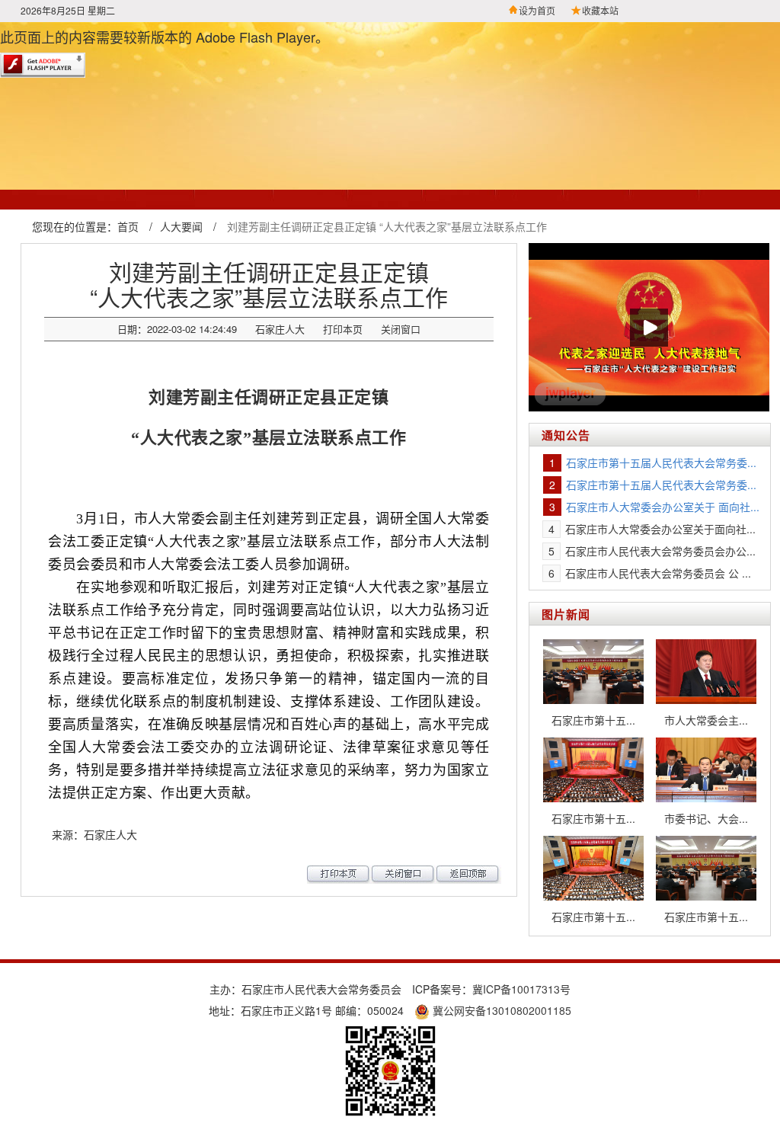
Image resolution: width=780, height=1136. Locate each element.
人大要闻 (181, 226)
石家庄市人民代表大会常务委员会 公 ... (658, 573)
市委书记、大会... (706, 818)
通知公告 (566, 435)
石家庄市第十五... (593, 720)
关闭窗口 (400, 329)
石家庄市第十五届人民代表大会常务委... (661, 462)
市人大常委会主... (706, 720)
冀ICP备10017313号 (521, 989)
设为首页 (537, 10)
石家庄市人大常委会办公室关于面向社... (660, 528)
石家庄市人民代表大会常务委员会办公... (660, 550)
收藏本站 (600, 10)
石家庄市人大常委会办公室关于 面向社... (662, 506)
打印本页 (343, 329)
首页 (128, 226)
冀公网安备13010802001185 (500, 1010)
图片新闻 (566, 614)
